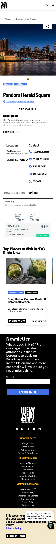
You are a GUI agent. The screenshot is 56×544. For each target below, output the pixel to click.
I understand (16, 536)
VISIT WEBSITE (17, 321)
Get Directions (16, 159)
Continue (28, 392)
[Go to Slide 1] (28, 78)
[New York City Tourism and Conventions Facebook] (22, 429)
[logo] (4, 4)
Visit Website (41, 158)
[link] (28, 443)
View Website (26, 108)
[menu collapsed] (53, 5)
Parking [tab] (33, 192)
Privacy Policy (13, 528)
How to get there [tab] (15, 192)
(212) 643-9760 (41, 151)
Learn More (37, 321)
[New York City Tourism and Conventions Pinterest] (39, 429)
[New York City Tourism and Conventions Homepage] (28, 415)
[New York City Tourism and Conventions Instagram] (16, 429)
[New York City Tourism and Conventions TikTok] (28, 429)
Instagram (40, 173)
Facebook (39, 166)
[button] (28, 50)
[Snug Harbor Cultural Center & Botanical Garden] (26, 270)
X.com (37, 181)
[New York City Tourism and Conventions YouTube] (34, 429)
